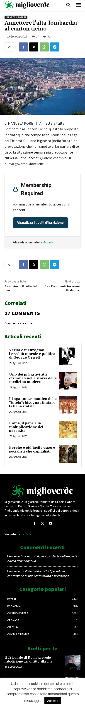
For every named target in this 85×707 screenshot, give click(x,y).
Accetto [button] (52, 700)
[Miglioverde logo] (42, 491)
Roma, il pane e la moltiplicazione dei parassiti (26, 427)
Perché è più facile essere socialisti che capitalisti (32, 450)
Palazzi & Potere (16, 17)
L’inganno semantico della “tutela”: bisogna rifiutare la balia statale (33, 402)
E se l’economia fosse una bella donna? (62, 288)
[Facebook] (23, 46)
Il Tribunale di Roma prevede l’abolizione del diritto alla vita (28, 660)
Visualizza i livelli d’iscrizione (40, 222)
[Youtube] (50, 523)
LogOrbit (27, 534)
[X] (33, 46)
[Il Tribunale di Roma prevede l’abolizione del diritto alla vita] (72, 662)
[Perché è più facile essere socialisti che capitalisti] (68, 454)
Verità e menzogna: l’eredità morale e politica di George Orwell (32, 354)
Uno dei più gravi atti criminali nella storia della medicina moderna (33, 378)
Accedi (48, 242)
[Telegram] (54, 46)
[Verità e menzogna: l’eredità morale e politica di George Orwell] (68, 356)
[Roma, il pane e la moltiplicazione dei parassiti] (68, 429)
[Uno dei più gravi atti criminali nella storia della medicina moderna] (68, 381)
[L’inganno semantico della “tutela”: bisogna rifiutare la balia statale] (68, 405)
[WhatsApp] (44, 46)
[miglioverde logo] (27, 5)
